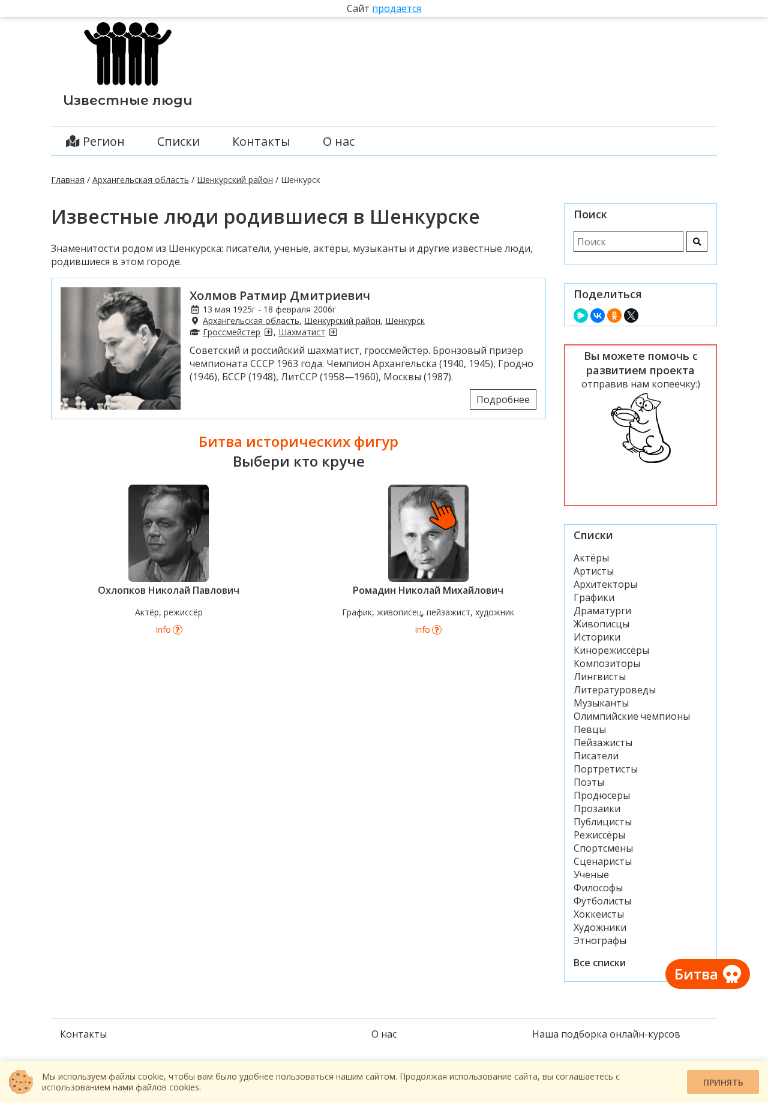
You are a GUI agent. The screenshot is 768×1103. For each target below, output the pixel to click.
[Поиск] (696, 241)
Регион (102, 141)
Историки (597, 637)
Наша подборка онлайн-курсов (606, 1034)
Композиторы (607, 663)
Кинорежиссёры (611, 650)
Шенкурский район (235, 179)
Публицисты (603, 821)
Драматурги (602, 610)
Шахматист (301, 332)
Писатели (596, 755)
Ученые (591, 874)
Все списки (600, 962)
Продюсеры (602, 795)
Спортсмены (603, 848)
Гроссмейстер (231, 332)
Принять (723, 1082)
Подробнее (503, 399)
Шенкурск (405, 320)
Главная (68, 179)
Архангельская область (140, 179)
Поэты (589, 782)
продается (396, 8)
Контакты (261, 141)
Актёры (591, 557)
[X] (631, 315)
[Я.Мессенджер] (581, 315)
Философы (598, 887)
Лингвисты (600, 676)
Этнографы (600, 940)
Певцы (590, 729)
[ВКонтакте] (597, 315)
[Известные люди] (128, 85)
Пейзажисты (603, 742)
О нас (339, 141)
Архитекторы (605, 584)
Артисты (594, 571)
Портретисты (606, 769)
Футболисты (602, 900)
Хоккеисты (599, 914)
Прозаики (597, 808)
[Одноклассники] (614, 315)
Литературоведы (615, 689)
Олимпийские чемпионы (632, 716)
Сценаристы (603, 861)
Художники (600, 927)
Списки (178, 141)
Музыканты (601, 703)
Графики (594, 597)
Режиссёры (599, 834)
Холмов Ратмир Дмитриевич (280, 295)
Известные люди (128, 100)
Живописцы (601, 623)
